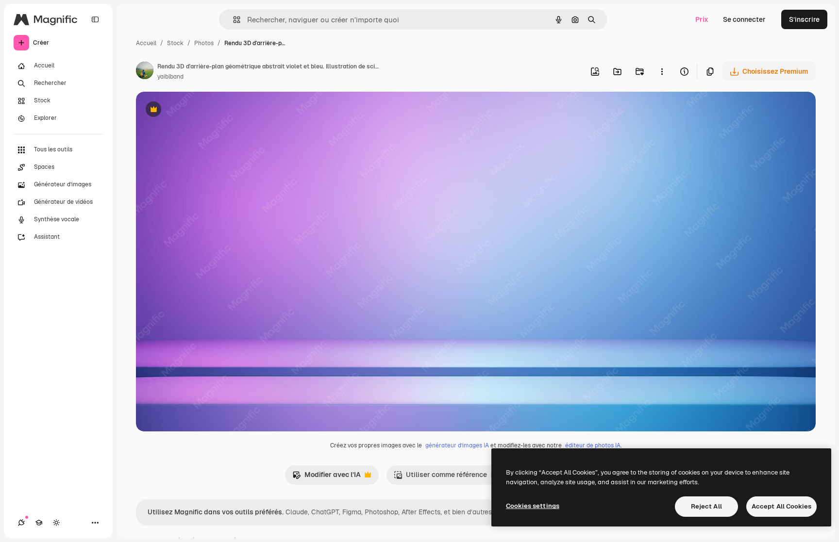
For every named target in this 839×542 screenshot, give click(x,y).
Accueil (146, 43)
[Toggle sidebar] (95, 19)
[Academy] (39, 522)
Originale (200, 110)
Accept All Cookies (781, 506)
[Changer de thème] (56, 522)
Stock (175, 43)
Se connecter (744, 19)
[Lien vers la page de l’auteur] (144, 72)
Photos (204, 43)
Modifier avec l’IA (326, 477)
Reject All (706, 506)
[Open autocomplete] (232, 19)
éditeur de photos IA (593, 445)
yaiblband (170, 77)
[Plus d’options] (661, 71)
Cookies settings (532, 506)
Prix (701, 19)
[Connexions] (21, 522)
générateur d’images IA (457, 445)
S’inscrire (804, 19)
